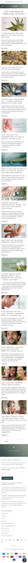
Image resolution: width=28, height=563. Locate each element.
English (13, 546)
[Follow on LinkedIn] (25, 540)
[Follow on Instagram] (10, 540)
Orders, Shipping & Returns (8, 526)
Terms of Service (5, 531)
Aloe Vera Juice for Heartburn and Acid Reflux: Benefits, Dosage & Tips (12, 137)
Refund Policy (5, 528)
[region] (14, 449)
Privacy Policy (5, 533)
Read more (4, 48)
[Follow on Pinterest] (14, 540)
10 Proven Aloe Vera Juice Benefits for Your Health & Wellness (12, 35)
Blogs (2, 518)
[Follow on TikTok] (21, 540)
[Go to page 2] (21, 440)
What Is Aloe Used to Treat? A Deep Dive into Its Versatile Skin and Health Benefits (13, 171)
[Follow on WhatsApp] (2, 542)
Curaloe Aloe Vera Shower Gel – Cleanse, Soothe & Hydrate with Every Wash (12, 101)
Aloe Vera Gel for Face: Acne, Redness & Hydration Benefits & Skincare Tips (12, 313)
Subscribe (7, 478)
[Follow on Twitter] (6, 540)
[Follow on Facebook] (2, 540)
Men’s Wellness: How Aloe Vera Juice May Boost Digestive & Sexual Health (12, 349)
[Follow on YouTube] (18, 540)
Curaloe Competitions (7, 535)
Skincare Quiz (5, 513)
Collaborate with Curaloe (7, 523)
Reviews (3, 516)
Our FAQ (3, 521)
